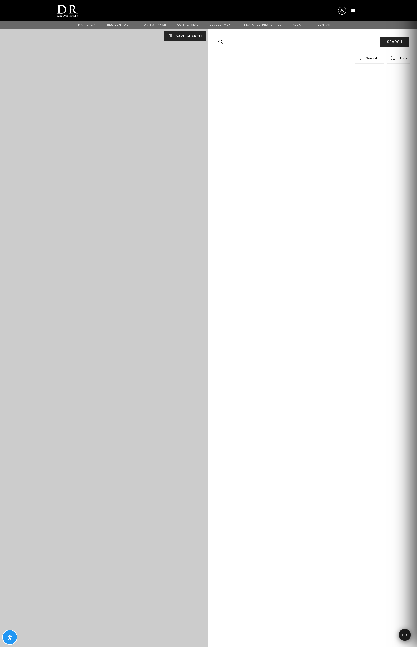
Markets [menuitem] (86, 24)
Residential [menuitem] (118, 24)
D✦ (405, 634)
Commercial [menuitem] (188, 24)
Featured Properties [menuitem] (263, 24)
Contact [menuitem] (325, 24)
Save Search (189, 36)
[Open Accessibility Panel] (9, 637)
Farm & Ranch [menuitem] (155, 24)
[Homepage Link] (67, 10)
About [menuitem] (299, 24)
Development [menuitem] (221, 24)
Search (394, 42)
